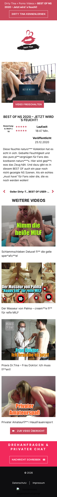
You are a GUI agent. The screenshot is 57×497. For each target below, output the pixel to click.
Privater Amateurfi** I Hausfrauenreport (27, 422)
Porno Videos (26, 3)
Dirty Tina (10, 3)
